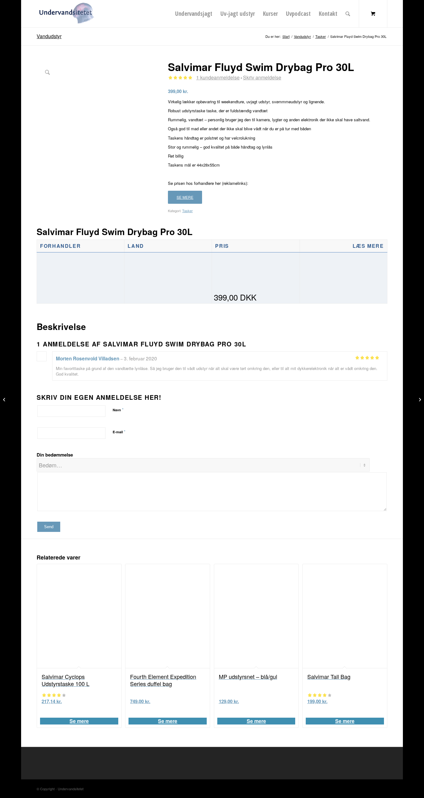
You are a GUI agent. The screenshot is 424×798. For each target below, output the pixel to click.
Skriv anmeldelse (262, 77)
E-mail (119, 432)
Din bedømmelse (55, 454)
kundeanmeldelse (218, 77)
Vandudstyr (49, 36)
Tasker (187, 210)
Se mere (79, 721)
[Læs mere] (343, 297)
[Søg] (347, 13)
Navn (118, 409)
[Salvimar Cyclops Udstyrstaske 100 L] (5, 399)
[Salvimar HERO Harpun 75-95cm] (419, 399)
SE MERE (185, 197)
